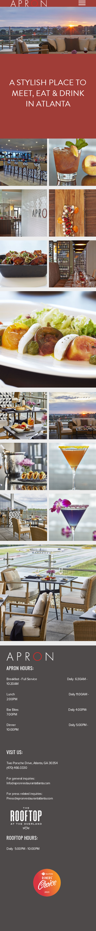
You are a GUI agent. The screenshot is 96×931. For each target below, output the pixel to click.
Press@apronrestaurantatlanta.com (30, 798)
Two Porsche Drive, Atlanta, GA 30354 (32, 763)
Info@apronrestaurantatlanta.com (28, 783)
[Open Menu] (82, 3)
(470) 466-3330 (17, 768)
